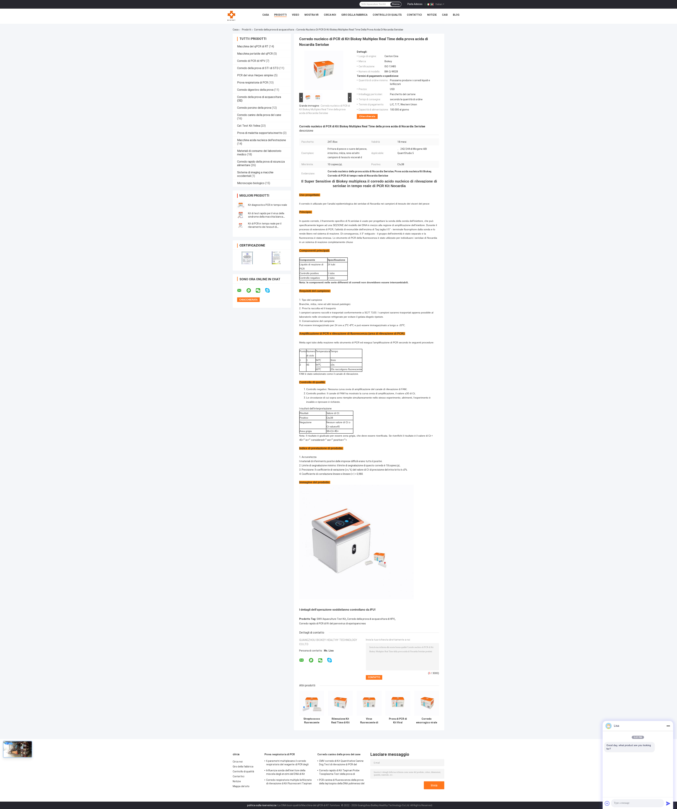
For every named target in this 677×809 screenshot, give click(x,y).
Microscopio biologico (250, 183)
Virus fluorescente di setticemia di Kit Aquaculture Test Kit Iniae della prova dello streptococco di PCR (369, 720)
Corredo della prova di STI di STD (258, 68)
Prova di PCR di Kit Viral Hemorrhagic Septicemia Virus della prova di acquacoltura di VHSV (398, 720)
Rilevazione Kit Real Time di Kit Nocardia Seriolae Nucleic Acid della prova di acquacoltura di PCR (340, 720)
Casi (445, 14)
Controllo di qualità (387, 14)
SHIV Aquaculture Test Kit (331, 618)
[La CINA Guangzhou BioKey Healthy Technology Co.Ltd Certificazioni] (247, 257)
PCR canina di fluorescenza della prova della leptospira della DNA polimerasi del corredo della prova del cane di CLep (341, 782)
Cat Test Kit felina (248, 125)
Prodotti (280, 14)
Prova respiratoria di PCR (252, 82)
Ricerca (396, 4)
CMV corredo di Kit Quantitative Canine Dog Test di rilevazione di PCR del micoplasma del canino (341, 763)
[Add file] (607, 803)
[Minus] (668, 726)
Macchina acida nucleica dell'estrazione (261, 140)
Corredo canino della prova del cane (259, 115)
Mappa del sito (241, 786)
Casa (265, 14)
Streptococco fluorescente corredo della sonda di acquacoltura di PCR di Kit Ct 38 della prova (311, 720)
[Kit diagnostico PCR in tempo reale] (240, 205)
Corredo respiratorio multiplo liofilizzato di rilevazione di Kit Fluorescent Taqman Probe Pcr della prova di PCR (289, 782)
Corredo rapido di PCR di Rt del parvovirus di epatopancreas (332, 623)
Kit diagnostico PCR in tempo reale (267, 204)
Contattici (414, 14)
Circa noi (330, 14)
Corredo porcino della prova (254, 107)
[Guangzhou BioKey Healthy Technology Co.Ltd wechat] (260, 290)
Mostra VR (311, 14)
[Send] (668, 803)
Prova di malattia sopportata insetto (259, 133)
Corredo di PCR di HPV (251, 61)
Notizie (432, 14)
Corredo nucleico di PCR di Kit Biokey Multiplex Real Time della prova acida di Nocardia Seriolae (324, 109)
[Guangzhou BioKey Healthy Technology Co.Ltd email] (241, 290)
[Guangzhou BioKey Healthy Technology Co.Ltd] (231, 15)
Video (295, 14)
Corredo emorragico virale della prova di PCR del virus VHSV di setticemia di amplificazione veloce (426, 720)
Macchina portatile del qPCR (255, 53)
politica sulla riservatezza (261, 805)
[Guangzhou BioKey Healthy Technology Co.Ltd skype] (269, 290)
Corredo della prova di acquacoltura (274, 29)
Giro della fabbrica (354, 14)
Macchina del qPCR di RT (252, 46)
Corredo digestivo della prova (255, 89)
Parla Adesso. (415, 4)
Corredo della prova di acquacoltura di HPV (371, 618)
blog (456, 14)
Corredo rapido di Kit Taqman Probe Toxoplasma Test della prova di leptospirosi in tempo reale (339, 772)
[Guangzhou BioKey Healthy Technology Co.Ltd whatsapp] (250, 290)
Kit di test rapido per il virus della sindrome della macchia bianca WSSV (266, 216)
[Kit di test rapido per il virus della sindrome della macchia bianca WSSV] (240, 215)
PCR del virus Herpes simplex (255, 75)
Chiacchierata (367, 116)
